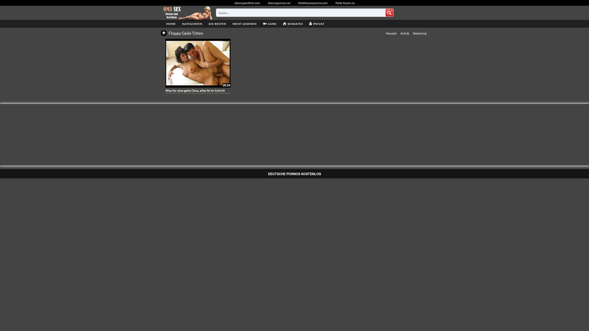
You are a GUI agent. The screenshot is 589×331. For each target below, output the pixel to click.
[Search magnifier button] (389, 13)
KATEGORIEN (192, 24)
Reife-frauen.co (345, 2)
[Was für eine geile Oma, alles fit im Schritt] (198, 63)
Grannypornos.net (279, 2)
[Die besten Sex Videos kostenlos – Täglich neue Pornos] (187, 12)
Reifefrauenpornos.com (313, 2)
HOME (171, 24)
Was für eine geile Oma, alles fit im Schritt (195, 90)
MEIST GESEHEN (245, 24)
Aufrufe (404, 33)
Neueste (391, 33)
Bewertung (420, 33)
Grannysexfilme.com (247, 2)
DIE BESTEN (217, 24)
